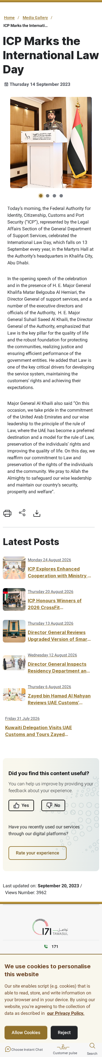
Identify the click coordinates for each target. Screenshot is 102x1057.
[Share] (22, 513)
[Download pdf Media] (36, 513)
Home (9, 17)
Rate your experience (37, 853)
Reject (64, 1032)
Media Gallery (35, 17)
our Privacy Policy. (65, 1013)
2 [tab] (47, 195)
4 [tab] (61, 195)
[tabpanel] (51, 142)
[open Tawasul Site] (51, 927)
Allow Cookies (26, 1032)
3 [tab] (54, 195)
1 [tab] (40, 195)
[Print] (7, 513)
